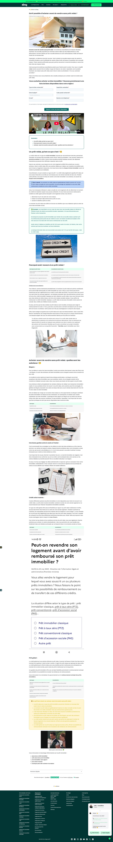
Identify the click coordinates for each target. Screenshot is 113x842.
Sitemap (53, 809)
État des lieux (38, 830)
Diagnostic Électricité (40, 814)
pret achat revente (37, 761)
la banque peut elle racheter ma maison (43, 763)
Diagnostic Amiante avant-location (39, 804)
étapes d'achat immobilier (71, 168)
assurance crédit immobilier (39, 756)
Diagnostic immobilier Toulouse (24, 816)
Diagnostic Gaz (38, 816)
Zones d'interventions (56, 807)
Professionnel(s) (86, 799)
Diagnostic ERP (38, 822)
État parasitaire (38, 832)
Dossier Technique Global (41, 824)
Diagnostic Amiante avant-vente (39, 800)
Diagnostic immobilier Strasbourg (24, 823)
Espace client (74, 4)
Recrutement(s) (85, 797)
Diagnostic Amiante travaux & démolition (40, 807)
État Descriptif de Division (39, 827)
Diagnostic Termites (39, 810)
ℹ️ (1, 590)
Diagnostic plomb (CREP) (40, 812)
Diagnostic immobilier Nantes (24, 830)
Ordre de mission (70, 801)
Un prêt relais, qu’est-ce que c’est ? (44, 141)
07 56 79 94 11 (54, 803)
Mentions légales (70, 799)
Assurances (69, 803)
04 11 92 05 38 (54, 801)
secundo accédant (34, 159)
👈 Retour (57, 786)
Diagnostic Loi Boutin (40, 820)
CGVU (67, 795)
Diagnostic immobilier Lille (24, 820)
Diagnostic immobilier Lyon (24, 802)
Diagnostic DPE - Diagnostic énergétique (40, 797)
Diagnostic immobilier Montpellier (24, 809)
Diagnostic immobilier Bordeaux (24, 806)
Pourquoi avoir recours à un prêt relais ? (45, 143)
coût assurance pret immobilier (40, 758)
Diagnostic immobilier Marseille (24, 799)
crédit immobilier (50, 155)
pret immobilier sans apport (39, 759)
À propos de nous (86, 801)
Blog (83, 795)
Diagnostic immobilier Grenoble (24, 833)
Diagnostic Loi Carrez (40, 818)
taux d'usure (53, 517)
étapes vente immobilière (36, 178)
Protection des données (71, 797)
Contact (52, 805)
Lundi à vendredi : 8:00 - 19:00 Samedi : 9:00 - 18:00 (55, 797)
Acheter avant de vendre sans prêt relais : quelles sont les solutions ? (53, 145)
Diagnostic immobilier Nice (24, 813)
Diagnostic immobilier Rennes (24, 827)
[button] (110, 804)
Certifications (69, 805)
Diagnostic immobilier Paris (24, 795)
